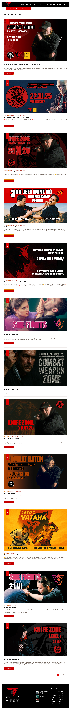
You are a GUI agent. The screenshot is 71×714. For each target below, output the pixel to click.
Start (22, 4)
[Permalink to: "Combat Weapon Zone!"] (35, 368)
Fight (10, 62)
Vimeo (42, 682)
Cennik (46, 4)
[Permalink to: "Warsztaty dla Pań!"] (35, 587)
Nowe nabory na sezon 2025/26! (15, 282)
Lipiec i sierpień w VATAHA (13, 554)
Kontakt (59, 4)
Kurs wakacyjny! (10, 493)
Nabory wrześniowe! (43, 695)
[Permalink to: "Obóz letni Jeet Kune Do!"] (35, 205)
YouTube (29, 682)
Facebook (14, 682)
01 (7, 513)
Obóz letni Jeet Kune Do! (12, 227)
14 (63, 674)
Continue (9, 73)
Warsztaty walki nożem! (12, 172)
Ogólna (15, 62)
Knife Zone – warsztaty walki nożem (16, 117)
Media (12, 62)
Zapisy (26, 62)
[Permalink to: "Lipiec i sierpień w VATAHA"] (35, 530)
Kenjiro (6, 62)
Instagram (57, 682)
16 (7, 354)
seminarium (19, 62)
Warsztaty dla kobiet (11, 334)
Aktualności (29, 4)
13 (7, 191)
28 (8, 136)
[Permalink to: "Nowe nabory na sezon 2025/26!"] (35, 260)
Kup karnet (53, 4)
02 (8, 301)
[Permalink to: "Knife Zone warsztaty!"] (35, 417)
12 (7, 403)
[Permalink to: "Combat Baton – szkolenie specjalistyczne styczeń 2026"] (35, 40)
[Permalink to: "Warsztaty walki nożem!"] (35, 150)
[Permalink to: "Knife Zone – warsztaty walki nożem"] (35, 96)
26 (7, 84)
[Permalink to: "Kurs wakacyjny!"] (35, 472)
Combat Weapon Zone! (11, 389)
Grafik (41, 4)
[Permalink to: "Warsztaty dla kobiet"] (35, 314)
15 (7, 22)
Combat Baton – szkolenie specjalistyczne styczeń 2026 (23, 64)
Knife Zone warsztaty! (12, 438)
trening (23, 62)
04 (8, 458)
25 (7, 574)
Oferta (36, 4)
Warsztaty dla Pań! (10, 607)
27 (7, 246)
